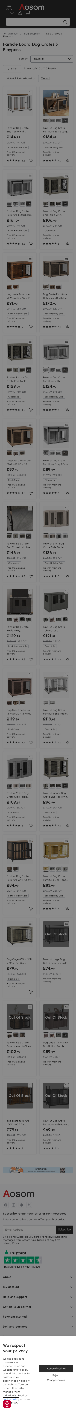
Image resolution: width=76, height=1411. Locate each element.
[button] (7, 1404)
